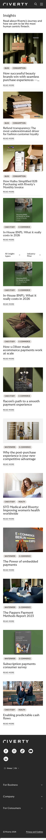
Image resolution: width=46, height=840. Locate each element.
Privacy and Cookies (34, 832)
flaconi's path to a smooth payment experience (21, 403)
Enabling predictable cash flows (21, 717)
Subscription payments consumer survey (19, 665)
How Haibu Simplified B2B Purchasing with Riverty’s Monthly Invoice (20, 184)
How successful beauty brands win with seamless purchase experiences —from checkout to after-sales (21, 77)
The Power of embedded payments (20, 563)
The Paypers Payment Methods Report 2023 (18, 614)
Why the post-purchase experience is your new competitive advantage (19, 456)
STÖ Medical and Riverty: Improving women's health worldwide (21, 510)
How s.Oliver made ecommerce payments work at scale (22, 350)
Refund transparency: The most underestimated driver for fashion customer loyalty (21, 131)
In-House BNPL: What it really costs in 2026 (22, 234)
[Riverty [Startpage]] (15, 4)
